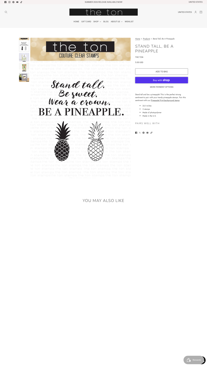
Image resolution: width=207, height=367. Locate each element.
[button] (151, 132)
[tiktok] (21, 2)
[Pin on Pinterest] (143, 132)
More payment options (161, 87)
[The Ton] (103, 12)
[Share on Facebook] (136, 132)
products (146, 39)
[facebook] (5, 2)
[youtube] (17, 2)
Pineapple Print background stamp (165, 100)
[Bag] (200, 12)
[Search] (6, 12)
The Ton (139, 57)
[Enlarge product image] (80, 108)
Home (137, 39)
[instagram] (9, 2)
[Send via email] (147, 132)
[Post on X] (140, 132)
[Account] (195, 12)
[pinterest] (13, 2)
